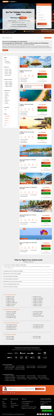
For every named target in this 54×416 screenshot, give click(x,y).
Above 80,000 (8, 75)
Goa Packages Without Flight (38, 316)
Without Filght (7, 62)
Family (6, 97)
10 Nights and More (8, 86)
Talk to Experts (48, 410)
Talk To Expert (42, 76)
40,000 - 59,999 (8, 72)
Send (49, 407)
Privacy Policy (13, 403)
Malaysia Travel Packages (33, 378)
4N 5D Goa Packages (10, 337)
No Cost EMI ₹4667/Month (46, 170)
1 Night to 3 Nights (8, 81)
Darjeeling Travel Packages (20, 369)
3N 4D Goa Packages (37, 336)
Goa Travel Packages (21, 366)
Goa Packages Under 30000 (11, 326)
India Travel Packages (9, 369)
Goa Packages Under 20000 (38, 324)
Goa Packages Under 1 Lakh (38, 327)
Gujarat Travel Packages (31, 366)
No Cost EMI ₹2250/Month (42, 81)
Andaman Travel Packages (10, 366)
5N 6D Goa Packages (37, 337)
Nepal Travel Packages (42, 377)
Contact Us (4, 406)
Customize (7, 95)
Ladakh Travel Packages (31, 367)
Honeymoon (7, 100)
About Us (4, 403)
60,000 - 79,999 (8, 73)
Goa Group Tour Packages (11, 313)
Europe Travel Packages (42, 375)
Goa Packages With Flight (11, 316)
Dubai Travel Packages (31, 375)
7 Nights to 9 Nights (8, 84)
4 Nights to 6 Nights (8, 83)
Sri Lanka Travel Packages (21, 378)
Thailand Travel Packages (9, 375)
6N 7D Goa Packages (10, 339)
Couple (6, 94)
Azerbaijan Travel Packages (10, 380)
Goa (6, 109)
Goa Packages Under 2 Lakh (11, 329)
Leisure (6, 101)
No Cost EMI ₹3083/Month (42, 142)
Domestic (7, 37)
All (5, 59)
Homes (3, 37)
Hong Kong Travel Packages (10, 377)
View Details (42, 79)
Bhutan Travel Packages (21, 375)
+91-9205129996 (25, 405)
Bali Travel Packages (21, 377)
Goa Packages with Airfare (11, 317)
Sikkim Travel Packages (42, 367)
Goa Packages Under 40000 (38, 326)
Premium (6, 103)
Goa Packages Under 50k (11, 327)
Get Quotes (42, 107)
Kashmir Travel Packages (9, 367)
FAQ (11, 401)
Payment (4, 405)
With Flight (7, 61)
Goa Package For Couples (37, 313)
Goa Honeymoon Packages (11, 311)
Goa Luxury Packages (10, 314)
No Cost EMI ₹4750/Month (46, 197)
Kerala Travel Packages (20, 367)
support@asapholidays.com (28, 401)
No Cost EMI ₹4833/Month (46, 252)
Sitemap (12, 406)
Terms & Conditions (14, 405)
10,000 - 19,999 (8, 69)
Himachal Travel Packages (42, 366)
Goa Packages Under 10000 (11, 324)
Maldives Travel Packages (31, 377)
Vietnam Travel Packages (44, 378)
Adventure (7, 92)
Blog (3, 401)
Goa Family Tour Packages (38, 311)
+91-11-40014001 (25, 403)
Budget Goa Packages (37, 314)
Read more (5, 50)
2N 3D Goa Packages (10, 336)
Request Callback (48, 86)
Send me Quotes (41, 23)
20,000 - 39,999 (8, 70)
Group (6, 98)
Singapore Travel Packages (10, 378)
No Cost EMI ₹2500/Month (42, 114)
